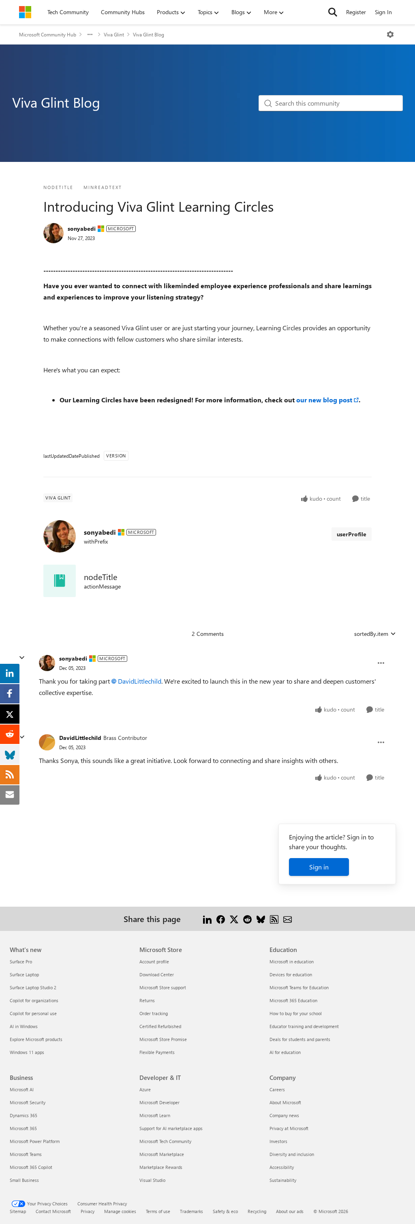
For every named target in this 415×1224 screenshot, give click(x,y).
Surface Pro (21, 961)
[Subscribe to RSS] (274, 918)
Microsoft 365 (23, 1128)
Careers (277, 1089)
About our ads (290, 1211)
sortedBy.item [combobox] (371, 634)
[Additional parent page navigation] (90, 34)
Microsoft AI (22, 1089)
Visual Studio (152, 1180)
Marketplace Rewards (160, 1167)
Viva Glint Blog (148, 34)
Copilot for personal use (33, 1013)
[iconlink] (59, 581)
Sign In (383, 12)
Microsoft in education (292, 961)
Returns (147, 1000)
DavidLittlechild (139, 681)
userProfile (351, 534)
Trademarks (191, 1211)
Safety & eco (225, 1211)
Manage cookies (120, 1211)
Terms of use (158, 1211)
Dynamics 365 (23, 1115)
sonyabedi (82, 228)
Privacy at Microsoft (289, 1128)
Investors (278, 1141)
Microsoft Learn (154, 1115)
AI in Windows (24, 1026)
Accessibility (282, 1167)
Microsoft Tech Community (165, 1141)
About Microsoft (285, 1102)
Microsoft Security (27, 1102)
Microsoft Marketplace (161, 1154)
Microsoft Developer (159, 1102)
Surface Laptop (24, 974)
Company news (284, 1115)
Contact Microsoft (53, 1211)
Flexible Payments (157, 1052)
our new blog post (324, 399)
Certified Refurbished (160, 1026)
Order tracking (153, 1013)
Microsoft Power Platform (35, 1141)
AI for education (285, 1052)
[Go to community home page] (25, 12)
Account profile (154, 961)
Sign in (319, 867)
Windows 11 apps (27, 1052)
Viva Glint (114, 34)
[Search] (333, 12)
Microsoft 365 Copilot (31, 1167)
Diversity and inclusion (292, 1154)
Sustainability (283, 1180)
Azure (145, 1089)
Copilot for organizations (34, 1000)
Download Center (156, 974)
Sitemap (18, 1211)
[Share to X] (234, 918)
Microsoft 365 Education (293, 1000)
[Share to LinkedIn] (207, 918)
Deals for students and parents (300, 1039)
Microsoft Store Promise (163, 1039)
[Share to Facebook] (220, 918)
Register (356, 12)
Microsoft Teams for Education (299, 987)
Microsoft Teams (26, 1154)
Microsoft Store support (162, 987)
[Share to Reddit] (247, 918)
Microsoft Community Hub (47, 34)
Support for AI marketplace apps (171, 1128)
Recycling (257, 1211)
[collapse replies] (22, 658)
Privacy (87, 1211)
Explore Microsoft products (36, 1039)
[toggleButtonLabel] (390, 34)
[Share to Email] (287, 918)
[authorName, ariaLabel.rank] (53, 233)
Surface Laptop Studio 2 (33, 987)
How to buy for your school (296, 1013)
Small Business (24, 1180)
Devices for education (291, 974)
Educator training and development (304, 1026)
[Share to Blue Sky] (261, 918)
